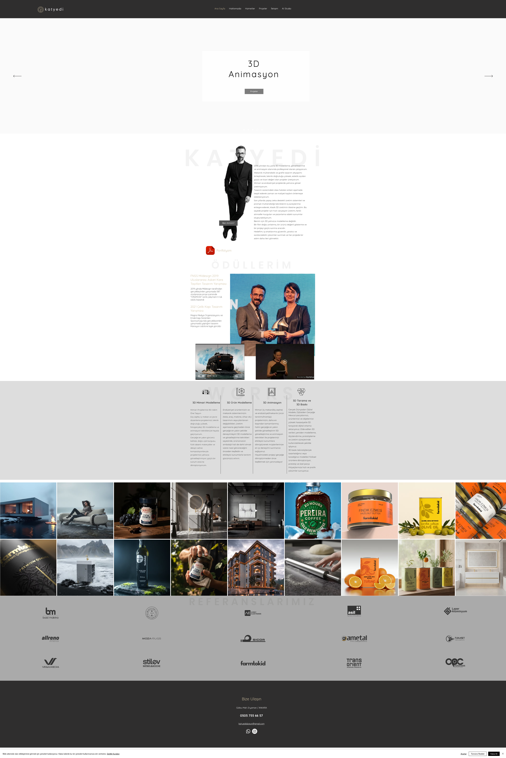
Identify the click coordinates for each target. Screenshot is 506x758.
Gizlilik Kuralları (113, 753)
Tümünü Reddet (477, 753)
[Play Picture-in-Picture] (236, 376)
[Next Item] (501, 539)
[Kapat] (502, 754)
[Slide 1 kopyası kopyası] (257, 129)
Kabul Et (493, 753)
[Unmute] (203, 376)
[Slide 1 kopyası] (253, 130)
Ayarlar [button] (464, 753)
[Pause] (199, 376)
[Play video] (285, 362)
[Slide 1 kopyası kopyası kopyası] (262, 129)
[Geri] (17, 76)
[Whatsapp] (248, 731)
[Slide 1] (248, 129)
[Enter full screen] (241, 376)
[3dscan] (244, 129)
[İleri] (489, 76)
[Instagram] (254, 731)
